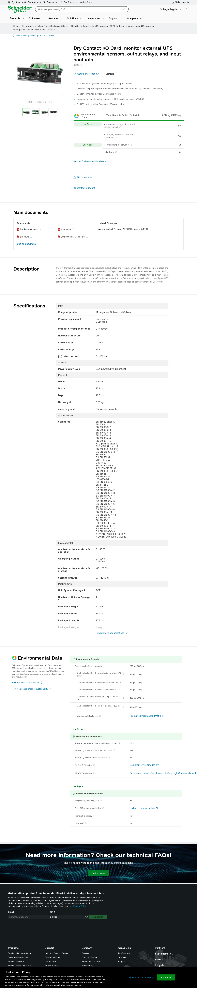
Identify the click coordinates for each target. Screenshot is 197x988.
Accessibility (87, 965)
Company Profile (89, 957)
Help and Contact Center (56, 953)
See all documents (26, 244)
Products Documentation (19, 953)
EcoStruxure (124, 953)
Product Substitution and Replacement (19, 966)
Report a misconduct (91, 961)
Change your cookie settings (140, 977)
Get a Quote (50, 961)
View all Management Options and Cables (35, 35)
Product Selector (16, 961)
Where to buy (51, 965)
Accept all (166, 977)
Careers (85, 953)
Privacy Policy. (79, 906)
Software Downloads (18, 957)
